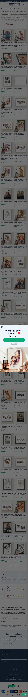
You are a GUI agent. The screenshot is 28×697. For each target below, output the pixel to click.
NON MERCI (14, 344)
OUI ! (14, 340)
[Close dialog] (2, 327)
